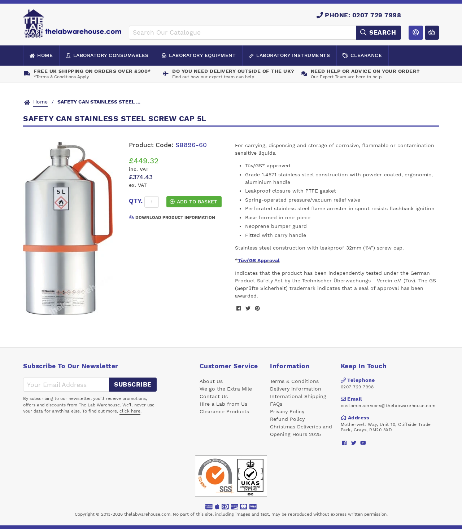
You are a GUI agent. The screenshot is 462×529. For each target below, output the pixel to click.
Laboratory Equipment (202, 55)
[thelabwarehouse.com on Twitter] (354, 442)
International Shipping (298, 396)
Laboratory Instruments (293, 55)
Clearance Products (224, 411)
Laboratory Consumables (111, 55)
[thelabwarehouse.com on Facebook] (344, 442)
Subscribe (133, 384)
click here (129, 411)
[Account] (416, 33)
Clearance (366, 55)
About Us (211, 381)
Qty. (136, 200)
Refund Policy (287, 419)
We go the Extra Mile (226, 389)
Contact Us (214, 396)
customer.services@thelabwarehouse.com (388, 405)
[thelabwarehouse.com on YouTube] (363, 442)
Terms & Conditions (294, 381)
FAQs (276, 404)
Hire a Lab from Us (223, 404)
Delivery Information (295, 389)
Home (45, 55)
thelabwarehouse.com (147, 514)
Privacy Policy (287, 411)
